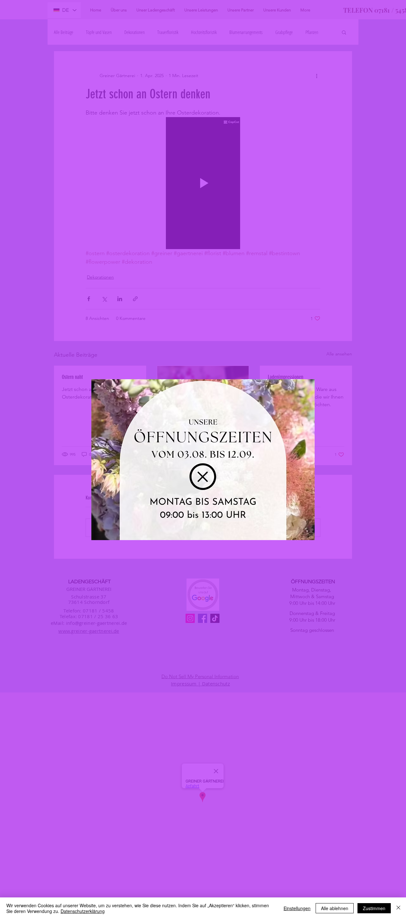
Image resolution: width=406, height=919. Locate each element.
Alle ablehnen (334, 908)
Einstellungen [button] (297, 908)
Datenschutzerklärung (83, 911)
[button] (202, 476)
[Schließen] (398, 908)
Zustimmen (374, 908)
